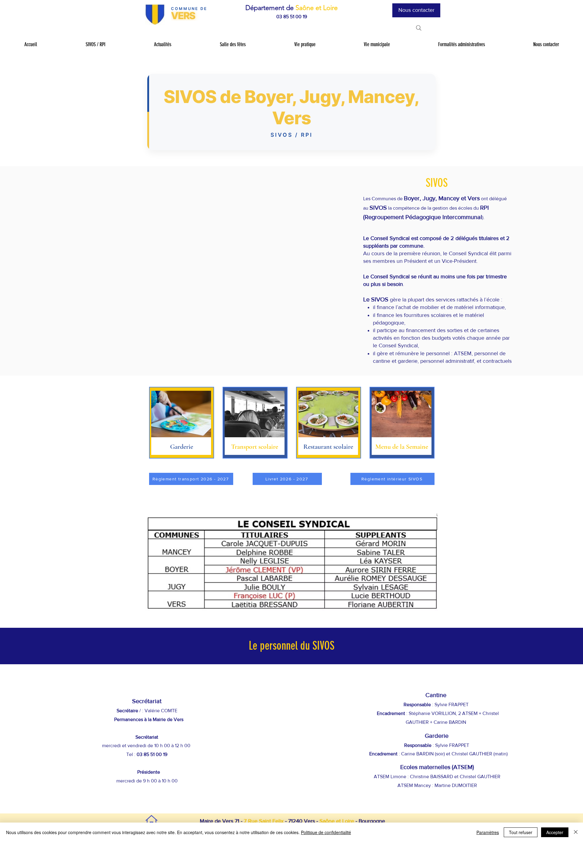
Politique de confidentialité (326, 832)
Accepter (554, 832)
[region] (181, 423)
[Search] (418, 28)
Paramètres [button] (487, 832)
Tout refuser (520, 832)
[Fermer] (575, 832)
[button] (95, 44)
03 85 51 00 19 (291, 16)
